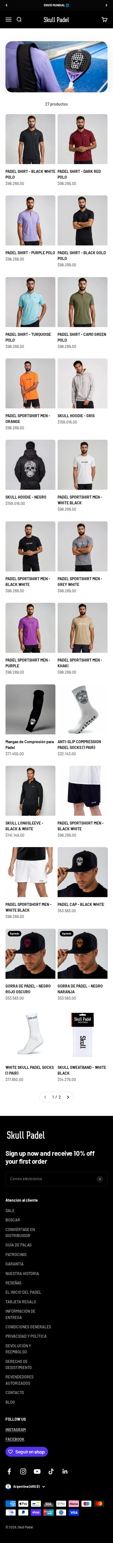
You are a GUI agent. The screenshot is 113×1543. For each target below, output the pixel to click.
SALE (10, 1210)
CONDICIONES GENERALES (28, 1326)
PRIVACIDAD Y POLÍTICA (26, 1336)
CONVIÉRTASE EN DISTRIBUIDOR (20, 1232)
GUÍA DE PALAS (18, 1245)
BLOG (10, 1402)
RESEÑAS (13, 1283)
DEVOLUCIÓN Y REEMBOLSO (18, 1348)
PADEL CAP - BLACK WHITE (81, 904)
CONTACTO (14, 1392)
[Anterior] (6, 5)
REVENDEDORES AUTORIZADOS (19, 1380)
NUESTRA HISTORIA (22, 1273)
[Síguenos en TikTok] (51, 1471)
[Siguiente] (107, 5)
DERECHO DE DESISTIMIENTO (18, 1364)
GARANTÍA (14, 1264)
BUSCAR (12, 1220)
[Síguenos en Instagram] (23, 1471)
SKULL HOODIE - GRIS (76, 415)
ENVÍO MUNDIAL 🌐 (56, 5)
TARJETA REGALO (20, 1301)
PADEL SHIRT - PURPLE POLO (30, 252)
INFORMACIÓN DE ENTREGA (20, 1314)
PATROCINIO (16, 1254)
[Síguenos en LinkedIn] (65, 1471)
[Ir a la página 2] (68, 1097)
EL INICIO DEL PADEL (23, 1292)
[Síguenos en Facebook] (9, 1471)
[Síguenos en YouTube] (37, 1471)
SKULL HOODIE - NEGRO (25, 497)
